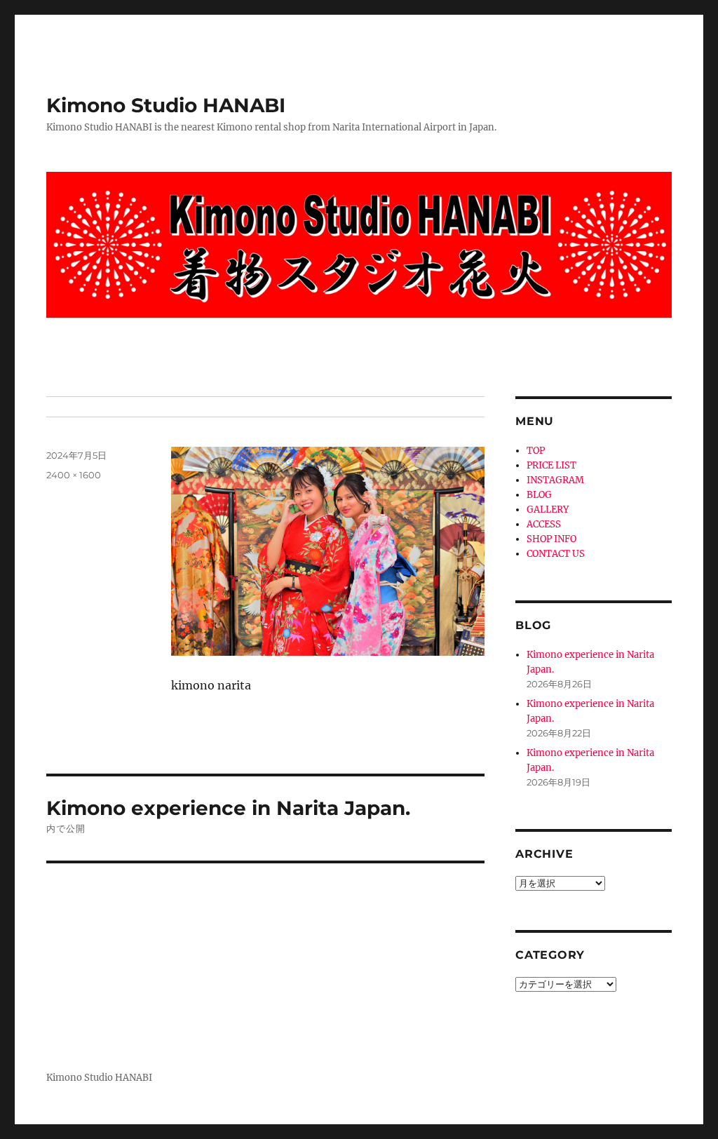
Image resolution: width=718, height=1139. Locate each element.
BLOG (539, 495)
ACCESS (544, 524)
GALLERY (548, 509)
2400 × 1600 (73, 474)
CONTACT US (556, 554)
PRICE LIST (551, 465)
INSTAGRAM (555, 480)
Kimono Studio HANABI (165, 105)
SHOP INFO (551, 539)
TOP (536, 451)
